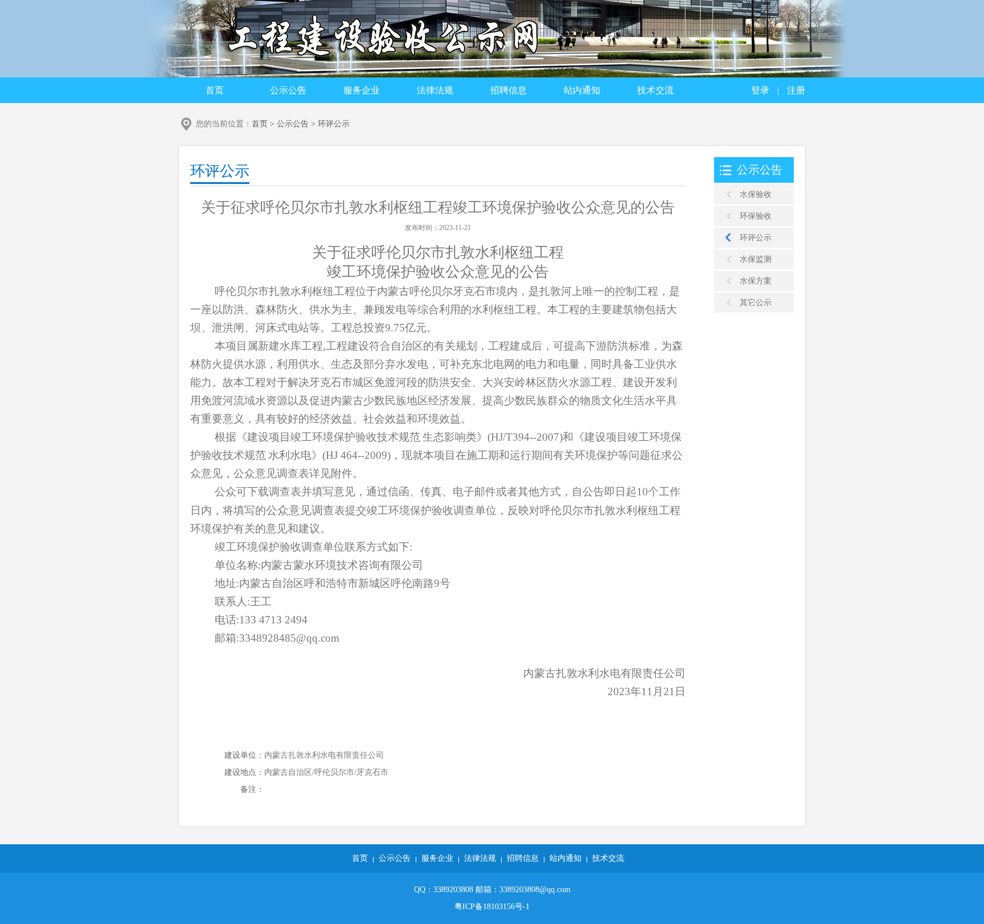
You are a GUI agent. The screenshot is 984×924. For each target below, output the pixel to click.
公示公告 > (297, 124)
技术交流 (655, 90)
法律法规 (435, 90)
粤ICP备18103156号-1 (492, 906)
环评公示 (334, 124)
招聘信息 (508, 90)
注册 (796, 90)
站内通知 (582, 90)
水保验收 (756, 194)
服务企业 (361, 90)
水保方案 (756, 281)
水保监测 (756, 259)
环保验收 (756, 216)
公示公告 (288, 90)
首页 (215, 90)
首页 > (264, 124)
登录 (760, 90)
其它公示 (756, 302)
